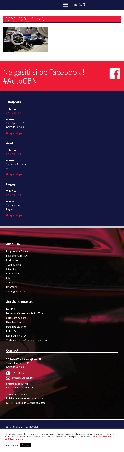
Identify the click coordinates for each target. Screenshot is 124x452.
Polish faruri (13, 331)
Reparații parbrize (16, 335)
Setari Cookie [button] (11, 445)
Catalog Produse (15, 291)
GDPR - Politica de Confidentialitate (26, 402)
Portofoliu (12, 260)
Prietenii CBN (13, 273)
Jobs (8, 278)
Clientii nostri (13, 269)
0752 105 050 (13, 154)
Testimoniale (13, 264)
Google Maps (14, 133)
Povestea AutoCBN (17, 255)
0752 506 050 (13, 195)
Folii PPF (10, 309)
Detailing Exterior (16, 326)
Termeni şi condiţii (16, 394)
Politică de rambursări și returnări (25, 398)
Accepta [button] (25, 445)
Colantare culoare (16, 318)
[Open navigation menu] (65, 5)
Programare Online (17, 251)
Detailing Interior (16, 322)
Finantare (11, 287)
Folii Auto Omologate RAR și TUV (24, 313)
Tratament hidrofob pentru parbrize (27, 340)
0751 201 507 (13, 113)
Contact (10, 282)
